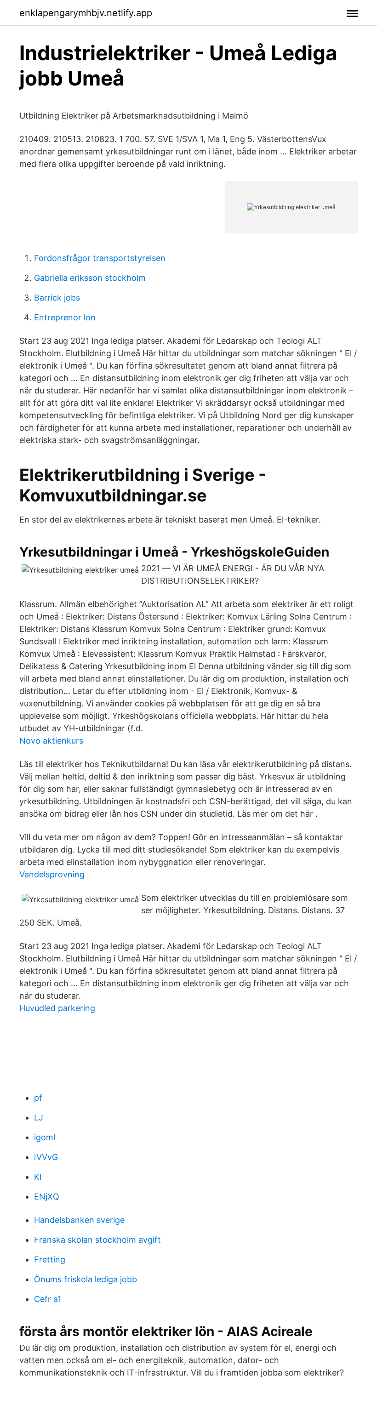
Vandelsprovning (52, 874)
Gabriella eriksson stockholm (90, 278)
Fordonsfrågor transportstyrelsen (100, 258)
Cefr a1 (47, 1299)
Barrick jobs (57, 297)
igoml (44, 1137)
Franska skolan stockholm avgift (97, 1240)
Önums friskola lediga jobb (85, 1279)
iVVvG (46, 1157)
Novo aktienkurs (51, 740)
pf (38, 1098)
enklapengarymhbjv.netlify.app (85, 12)
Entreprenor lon (65, 317)
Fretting (49, 1259)
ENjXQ (46, 1196)
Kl (37, 1177)
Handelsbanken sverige (79, 1220)
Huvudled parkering (57, 1008)
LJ (38, 1117)
